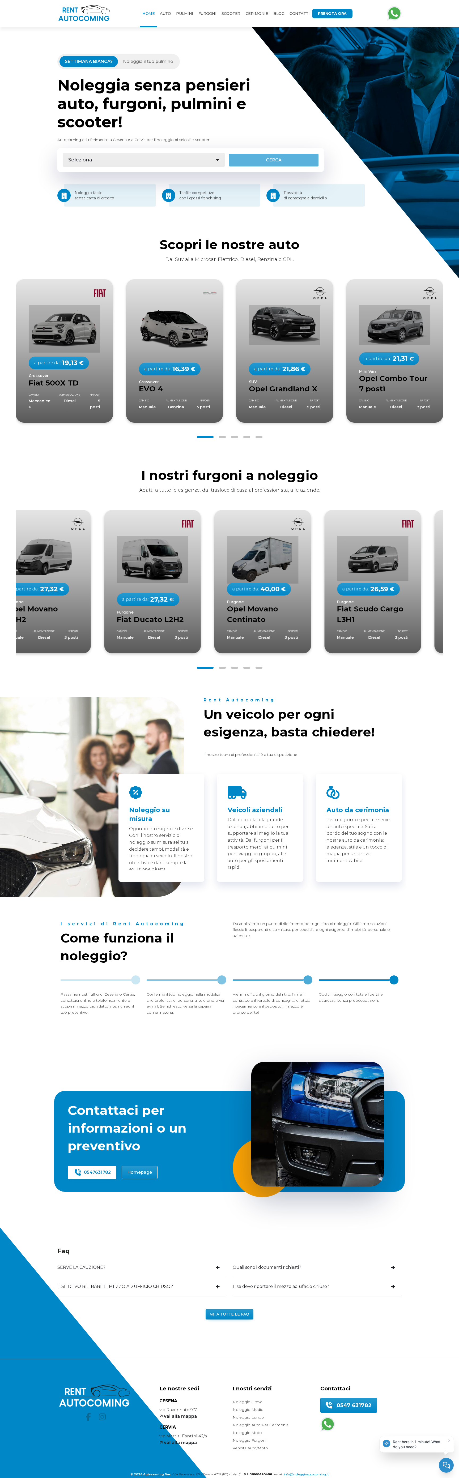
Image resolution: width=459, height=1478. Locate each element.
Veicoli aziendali (255, 810)
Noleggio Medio (248, 1409)
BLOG (278, 13)
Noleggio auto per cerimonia (260, 1425)
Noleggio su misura (149, 814)
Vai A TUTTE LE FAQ (229, 1314)
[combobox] (144, 160)
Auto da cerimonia (357, 810)
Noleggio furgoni (249, 1440)
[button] (205, 437)
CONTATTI (299, 13)
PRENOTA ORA (332, 13)
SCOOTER (231, 13)
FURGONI (207, 13)
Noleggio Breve (247, 1401)
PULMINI (184, 13)
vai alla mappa (180, 1416)
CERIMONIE (257, 13)
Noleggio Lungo (248, 1417)
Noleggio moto (247, 1432)
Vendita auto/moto (250, 1448)
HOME (148, 13)
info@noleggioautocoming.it (306, 1474)
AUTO (165, 13)
